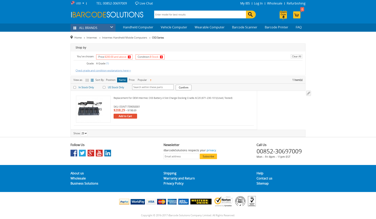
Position (111, 80)
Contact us (264, 178)
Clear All (296, 56)
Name (122, 80)
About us (77, 173)
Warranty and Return (179, 178)
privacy (211, 150)
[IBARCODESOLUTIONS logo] (107, 15)
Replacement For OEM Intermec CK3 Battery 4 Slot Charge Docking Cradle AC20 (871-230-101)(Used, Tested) (173, 97)
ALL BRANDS (87, 28)
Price (132, 80)
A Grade (100, 63)
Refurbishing (296, 3)
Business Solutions (84, 183)
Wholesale (274, 3)
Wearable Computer (210, 27)
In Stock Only (86, 87)
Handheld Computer (138, 27)
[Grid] (87, 80)
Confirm (183, 87)
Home (78, 37)
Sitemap (263, 183)
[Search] (251, 14)
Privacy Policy (173, 183)
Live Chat (146, 3)
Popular (142, 80)
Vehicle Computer (174, 27)
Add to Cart (125, 116)
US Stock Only (116, 87)
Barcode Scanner (244, 27)
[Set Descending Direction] (150, 80)
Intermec (92, 37)
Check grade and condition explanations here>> (103, 70)
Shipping (170, 173)
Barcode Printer (276, 27)
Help (260, 173)
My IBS (245, 3)
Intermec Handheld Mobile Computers (124, 37)
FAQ (299, 27)
